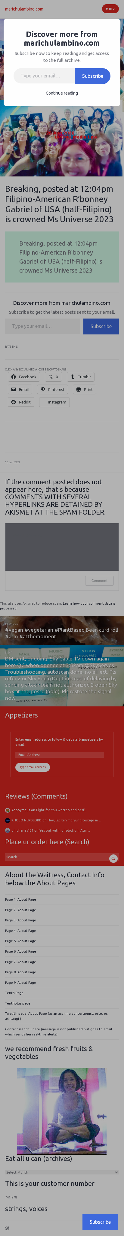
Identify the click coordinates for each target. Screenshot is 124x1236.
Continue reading (62, 93)
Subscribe (92, 76)
